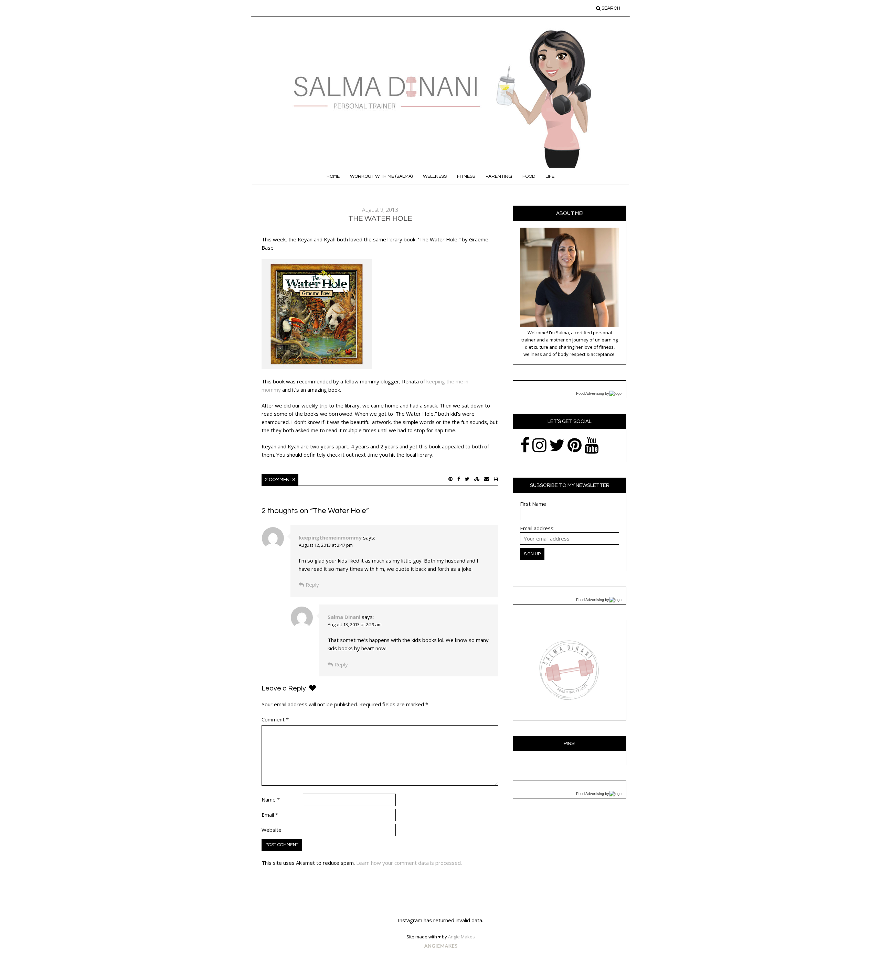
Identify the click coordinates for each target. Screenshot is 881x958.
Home (333, 176)
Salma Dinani (344, 616)
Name (271, 799)
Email (270, 814)
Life (549, 176)
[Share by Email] (486, 479)
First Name (533, 503)
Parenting (499, 176)
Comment (275, 719)
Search (610, 8)
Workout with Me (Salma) (381, 176)
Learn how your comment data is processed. (409, 862)
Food (528, 176)
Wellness (435, 176)
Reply (312, 584)
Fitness (466, 176)
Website (272, 829)
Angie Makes (461, 937)
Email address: (537, 528)
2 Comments (280, 479)
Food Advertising (590, 393)
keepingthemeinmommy (330, 537)
